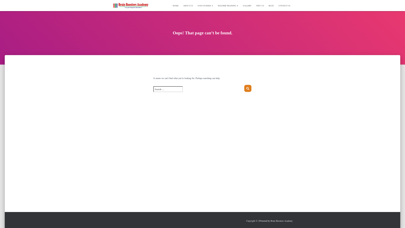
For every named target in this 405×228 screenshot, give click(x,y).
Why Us (260, 5)
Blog (271, 5)
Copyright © (252, 220)
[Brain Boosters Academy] (131, 5)
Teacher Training (227, 5)
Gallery (247, 5)
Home (175, 5)
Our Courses (204, 5)
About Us (188, 5)
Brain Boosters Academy (282, 220)
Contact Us (284, 5)
